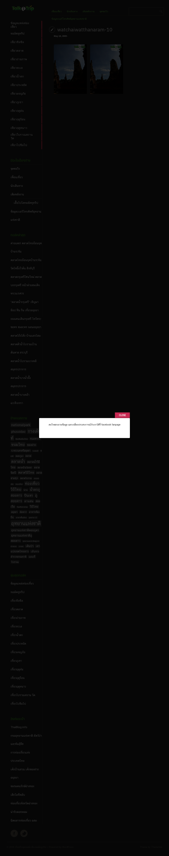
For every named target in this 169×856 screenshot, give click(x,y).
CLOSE (122, 415)
